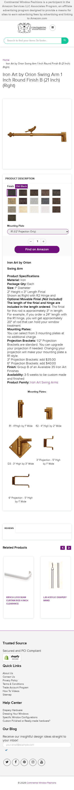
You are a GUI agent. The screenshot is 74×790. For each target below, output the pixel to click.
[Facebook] (15, 762)
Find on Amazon (37, 249)
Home (6, 60)
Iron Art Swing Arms (44, 382)
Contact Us (9, 676)
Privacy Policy (10, 680)
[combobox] (33, 40)
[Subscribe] (6, 750)
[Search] (65, 40)
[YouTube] (41, 762)
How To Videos (11, 691)
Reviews (9, 528)
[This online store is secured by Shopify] (12, 657)
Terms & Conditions (13, 683)
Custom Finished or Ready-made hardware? (26, 720)
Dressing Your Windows (15, 713)
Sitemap (7, 694)
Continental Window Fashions (41, 782)
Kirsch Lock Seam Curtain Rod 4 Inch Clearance (17, 600)
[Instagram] (32, 762)
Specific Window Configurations (20, 717)
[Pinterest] (24, 762)
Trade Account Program (15, 687)
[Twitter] (7, 762)
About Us (8, 673)
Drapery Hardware (12, 710)
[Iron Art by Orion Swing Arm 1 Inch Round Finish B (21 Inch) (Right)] (37, 134)
